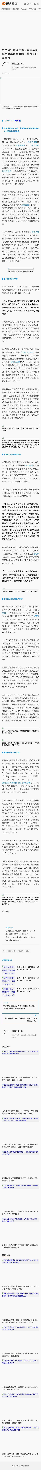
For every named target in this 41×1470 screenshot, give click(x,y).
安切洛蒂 (35, 232)
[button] (25, 4)
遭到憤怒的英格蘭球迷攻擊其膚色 (16, 782)
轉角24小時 (17, 63)
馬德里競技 (15, 362)
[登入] (35, 4)
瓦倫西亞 (25, 204)
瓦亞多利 (29, 465)
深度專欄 (15, 9)
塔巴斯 (36, 553)
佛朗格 (5, 613)
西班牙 (30, 142)
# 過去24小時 (7, 960)
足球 (27, 951)
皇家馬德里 (20, 145)
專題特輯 (32, 9)
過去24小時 (5, 9)
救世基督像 (6, 171)
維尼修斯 (35, 145)
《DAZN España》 (27, 352)
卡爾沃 (36, 616)
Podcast (24, 9)
